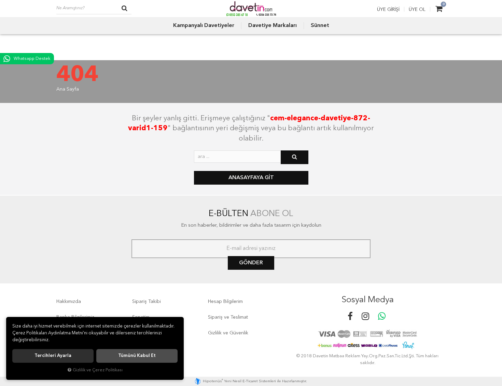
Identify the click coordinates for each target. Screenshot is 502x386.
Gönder (251, 263)
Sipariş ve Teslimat (228, 317)
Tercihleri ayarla (52, 356)
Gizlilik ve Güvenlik (228, 333)
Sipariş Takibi (146, 301)
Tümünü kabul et (137, 356)
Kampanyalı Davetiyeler (203, 25)
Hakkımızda (68, 301)
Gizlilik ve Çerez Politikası (98, 370)
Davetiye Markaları (272, 25)
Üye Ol (417, 9)
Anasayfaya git (251, 178)
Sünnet (320, 25)
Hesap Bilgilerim (225, 301)
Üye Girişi (388, 9)
